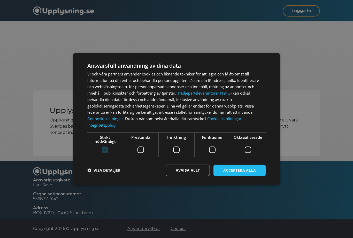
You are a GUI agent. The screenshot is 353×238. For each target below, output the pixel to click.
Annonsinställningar (105, 118)
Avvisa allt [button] (188, 170)
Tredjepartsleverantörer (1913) (204, 93)
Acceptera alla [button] (239, 170)
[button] (103, 170)
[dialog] (176, 119)
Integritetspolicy (101, 125)
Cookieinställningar (224, 118)
